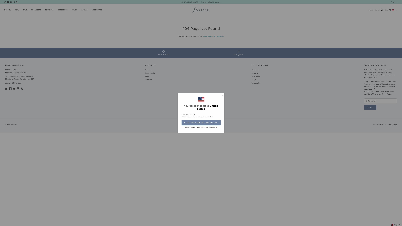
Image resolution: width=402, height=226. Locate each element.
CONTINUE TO (201, 122)
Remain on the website (201, 127)
